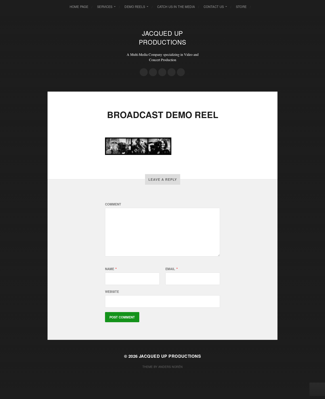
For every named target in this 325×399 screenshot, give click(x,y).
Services (104, 6)
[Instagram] (153, 72)
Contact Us (214, 6)
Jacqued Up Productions (162, 37)
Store (241, 6)
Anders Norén (170, 367)
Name (111, 269)
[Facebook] (162, 72)
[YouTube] (172, 72)
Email (171, 269)
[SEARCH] (257, 7)
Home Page (79, 6)
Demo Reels (134, 6)
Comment (113, 204)
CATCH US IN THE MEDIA (176, 6)
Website (112, 291)
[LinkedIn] (181, 72)
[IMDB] (144, 72)
